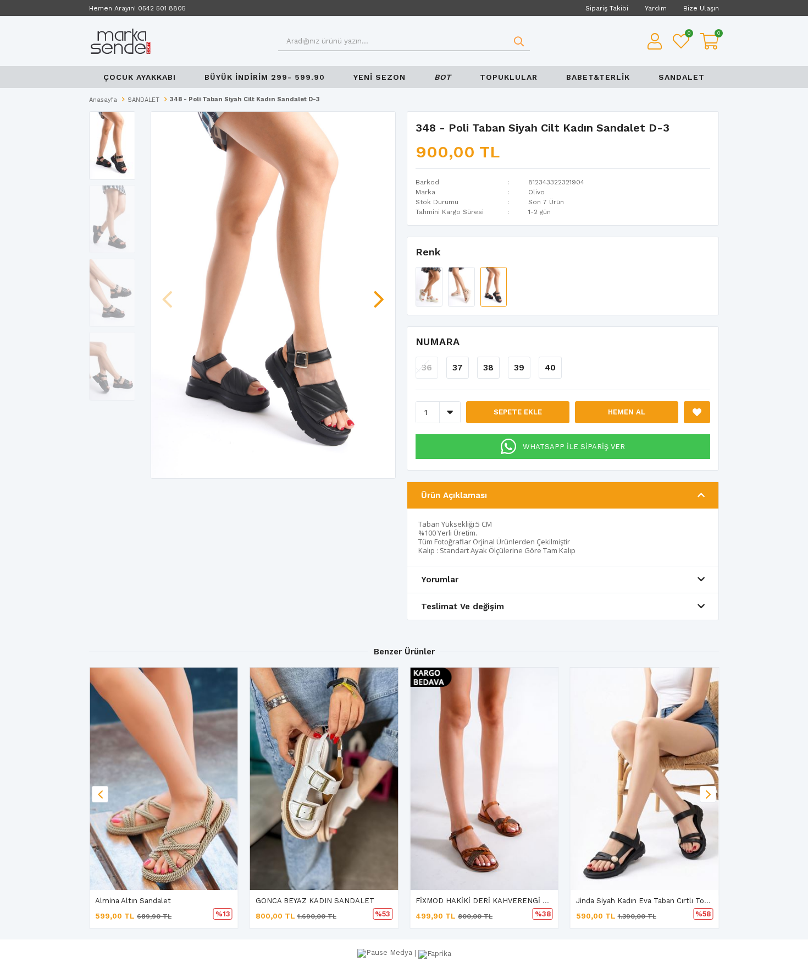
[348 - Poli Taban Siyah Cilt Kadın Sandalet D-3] (494, 286)
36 (427, 368)
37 (457, 368)
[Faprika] (434, 953)
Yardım (656, 8)
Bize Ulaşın (701, 8)
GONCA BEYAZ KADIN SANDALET (315, 901)
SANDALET (681, 77)
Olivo (536, 192)
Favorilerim (688, 34)
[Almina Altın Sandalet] (164, 779)
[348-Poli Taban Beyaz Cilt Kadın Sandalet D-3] (430, 286)
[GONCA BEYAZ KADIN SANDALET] (324, 779)
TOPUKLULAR (509, 77)
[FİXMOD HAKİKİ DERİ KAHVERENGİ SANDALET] (484, 779)
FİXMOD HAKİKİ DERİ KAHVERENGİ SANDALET (499, 901)
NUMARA (438, 341)
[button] (379, 294)
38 (488, 368)
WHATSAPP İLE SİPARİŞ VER (574, 446)
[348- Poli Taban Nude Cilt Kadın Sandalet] (462, 286)
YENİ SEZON (379, 77)
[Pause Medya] (385, 953)
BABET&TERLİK (598, 77)
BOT (442, 77)
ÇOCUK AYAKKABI (139, 77)
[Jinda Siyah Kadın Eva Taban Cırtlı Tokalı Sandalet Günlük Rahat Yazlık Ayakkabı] (645, 779)
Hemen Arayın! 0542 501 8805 (137, 8)
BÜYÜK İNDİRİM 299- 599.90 (264, 77)
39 (519, 368)
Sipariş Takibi (606, 8)
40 (550, 368)
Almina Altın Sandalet (133, 901)
